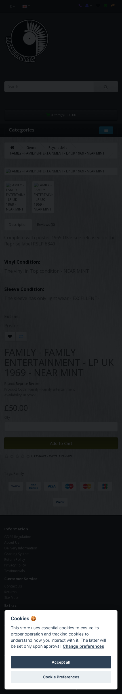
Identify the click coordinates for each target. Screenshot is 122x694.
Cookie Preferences (61, 677)
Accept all (61, 662)
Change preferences (83, 646)
